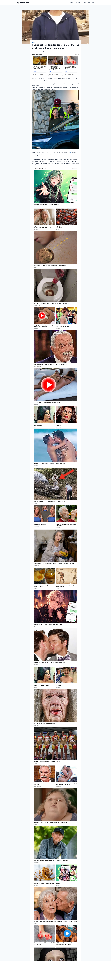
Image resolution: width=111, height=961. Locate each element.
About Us (72, 2)
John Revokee (36, 51)
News (33, 42)
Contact (78, 2)
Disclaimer (83, 2)
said (70, 152)
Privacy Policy (91, 2)
